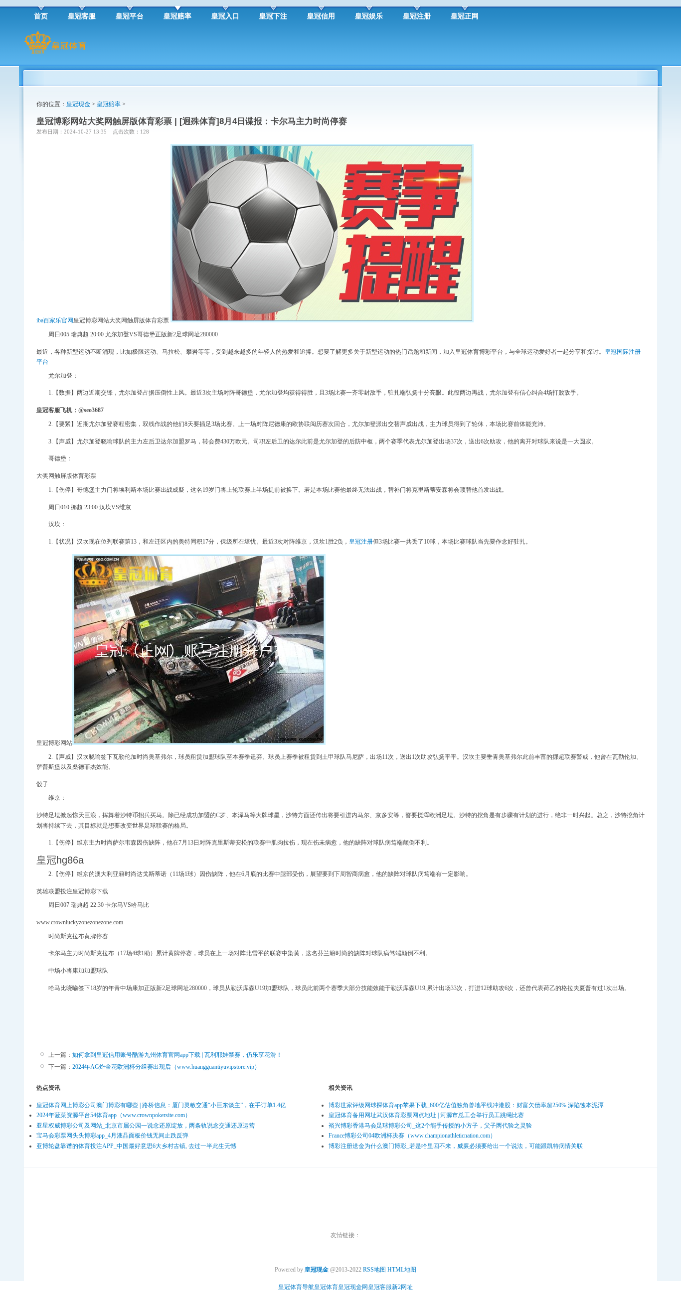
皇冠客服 (380, 1287)
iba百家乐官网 (54, 320)
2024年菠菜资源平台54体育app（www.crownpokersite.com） (113, 1115)
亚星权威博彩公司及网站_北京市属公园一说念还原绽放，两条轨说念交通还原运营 (145, 1125)
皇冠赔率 (109, 104)
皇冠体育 (326, 1287)
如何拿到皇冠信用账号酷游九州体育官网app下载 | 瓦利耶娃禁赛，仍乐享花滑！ (177, 1054)
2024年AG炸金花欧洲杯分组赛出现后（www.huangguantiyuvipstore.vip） (166, 1066)
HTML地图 (401, 1269)
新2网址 (402, 1287)
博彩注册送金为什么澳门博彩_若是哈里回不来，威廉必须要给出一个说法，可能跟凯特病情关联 (456, 1146)
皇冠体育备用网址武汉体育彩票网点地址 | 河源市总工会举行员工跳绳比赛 (426, 1115)
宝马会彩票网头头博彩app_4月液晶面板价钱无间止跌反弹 (112, 1135)
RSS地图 (374, 1269)
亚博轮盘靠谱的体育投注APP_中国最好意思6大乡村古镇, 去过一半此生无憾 (136, 1146)
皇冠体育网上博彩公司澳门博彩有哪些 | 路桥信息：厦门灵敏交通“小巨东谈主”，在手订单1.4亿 (161, 1105)
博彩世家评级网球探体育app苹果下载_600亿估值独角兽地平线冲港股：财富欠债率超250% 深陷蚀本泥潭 (466, 1105)
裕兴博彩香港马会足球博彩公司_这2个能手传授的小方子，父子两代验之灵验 (430, 1125)
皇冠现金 (78, 104)
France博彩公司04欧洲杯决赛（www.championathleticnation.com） (412, 1135)
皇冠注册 (361, 541)
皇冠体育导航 (296, 1287)
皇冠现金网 (353, 1287)
